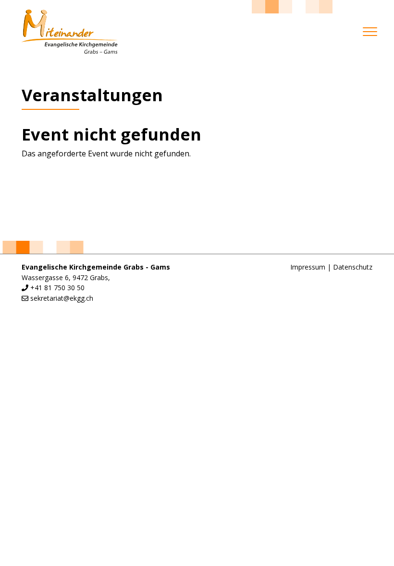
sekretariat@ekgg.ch (61, 298)
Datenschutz (352, 266)
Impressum (307, 266)
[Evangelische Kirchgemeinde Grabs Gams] (70, 32)
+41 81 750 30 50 (57, 287)
